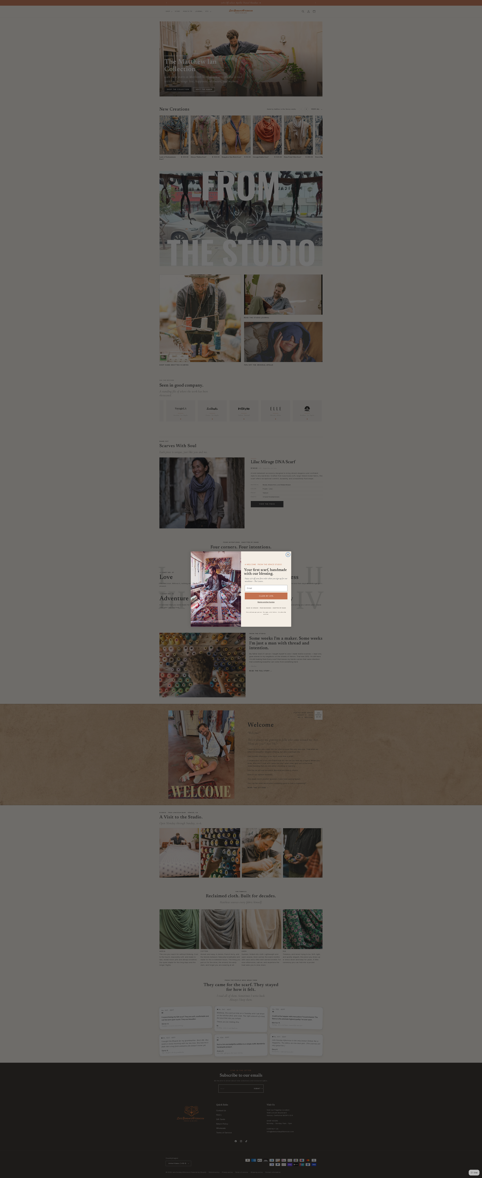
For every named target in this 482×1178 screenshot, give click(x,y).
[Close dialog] (288, 554)
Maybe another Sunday (266, 602)
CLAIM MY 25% (266, 596)
